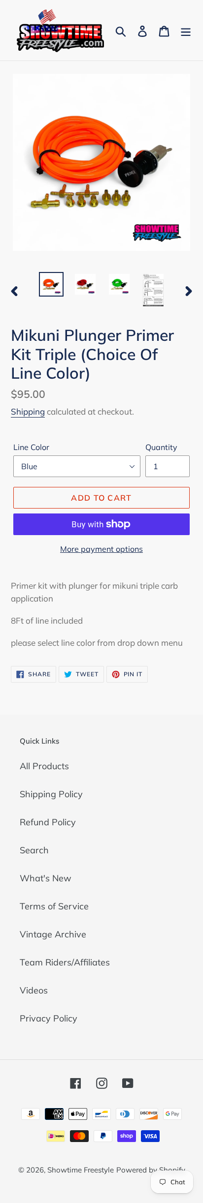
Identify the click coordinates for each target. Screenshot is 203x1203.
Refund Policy (48, 822)
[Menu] (186, 30)
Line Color (31, 447)
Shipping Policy (51, 794)
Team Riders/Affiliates (65, 962)
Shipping (28, 411)
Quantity (161, 447)
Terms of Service (54, 906)
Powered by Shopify (150, 1169)
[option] (51, 284)
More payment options (101, 549)
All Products (44, 766)
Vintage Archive (53, 934)
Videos (34, 990)
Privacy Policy (48, 1018)
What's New (45, 878)
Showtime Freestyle (80, 1169)
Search (34, 850)
